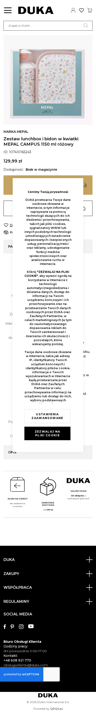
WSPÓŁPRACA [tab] (17, 587)
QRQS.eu (56, 708)
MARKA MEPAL (15, 132)
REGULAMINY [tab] (16, 601)
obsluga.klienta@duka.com (25, 665)
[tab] (48, 637)
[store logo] (36, 10)
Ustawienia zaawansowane (47, 416)
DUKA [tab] (9, 559)
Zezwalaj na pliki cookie (47, 433)
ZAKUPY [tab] (11, 573)
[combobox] (48, 26)
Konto (73, 10)
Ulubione (81, 10)
